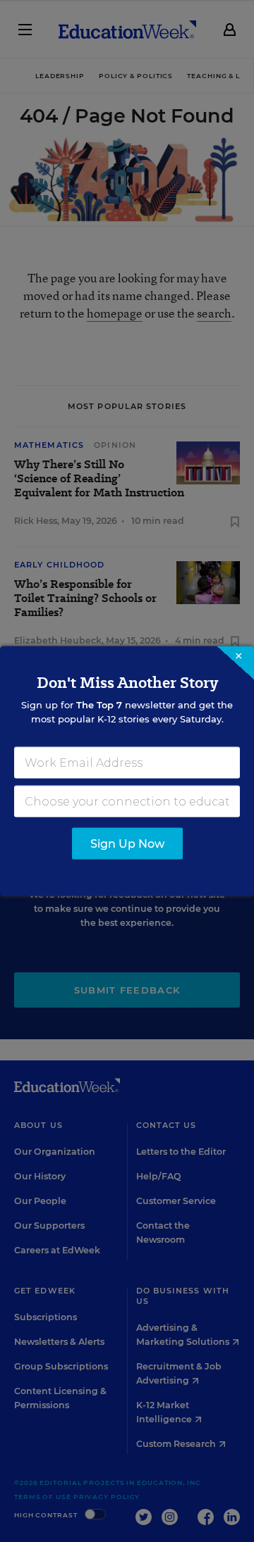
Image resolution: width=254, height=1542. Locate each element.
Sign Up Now (127, 844)
